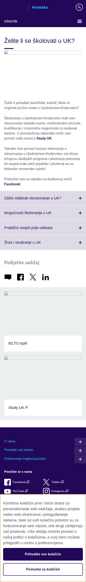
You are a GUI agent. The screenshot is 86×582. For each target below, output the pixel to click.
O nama (9, 441)
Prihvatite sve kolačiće (43, 554)
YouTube (19, 491)
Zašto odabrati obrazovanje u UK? (42, 200)
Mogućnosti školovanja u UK (37, 215)
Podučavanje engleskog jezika (25, 458)
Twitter (56, 482)
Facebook (12, 184)
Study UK (44, 138)
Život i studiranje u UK (31, 245)
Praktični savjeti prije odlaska (37, 230)
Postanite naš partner (18, 450)
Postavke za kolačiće (43, 569)
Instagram (58, 491)
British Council (14, 8)
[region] (43, 538)
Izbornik (10, 21)
